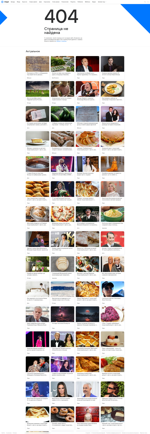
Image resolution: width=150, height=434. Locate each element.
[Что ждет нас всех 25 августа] (62, 318)
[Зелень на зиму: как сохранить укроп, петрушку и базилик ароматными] (62, 68)
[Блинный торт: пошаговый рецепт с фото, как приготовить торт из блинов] (112, 418)
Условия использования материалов (130, 432)
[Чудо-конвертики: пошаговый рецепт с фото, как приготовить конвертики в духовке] (37, 193)
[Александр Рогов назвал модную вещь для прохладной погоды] (87, 393)
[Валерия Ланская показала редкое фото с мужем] (87, 168)
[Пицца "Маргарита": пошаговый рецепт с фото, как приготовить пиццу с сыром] (87, 293)
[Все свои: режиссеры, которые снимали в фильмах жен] (112, 268)
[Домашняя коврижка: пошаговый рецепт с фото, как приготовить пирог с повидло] (37, 418)
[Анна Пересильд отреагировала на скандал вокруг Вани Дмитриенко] (87, 418)
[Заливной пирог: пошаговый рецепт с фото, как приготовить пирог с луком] (112, 143)
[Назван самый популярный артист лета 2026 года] (62, 243)
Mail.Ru (3, 432)
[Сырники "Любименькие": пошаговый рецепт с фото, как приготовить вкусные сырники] (87, 143)
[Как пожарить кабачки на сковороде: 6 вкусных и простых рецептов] (112, 93)
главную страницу (61, 41)
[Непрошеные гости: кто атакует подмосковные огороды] (62, 93)
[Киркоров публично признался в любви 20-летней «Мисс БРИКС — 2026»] (62, 168)
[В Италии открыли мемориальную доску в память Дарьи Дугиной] (87, 118)
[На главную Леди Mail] (6, 2)
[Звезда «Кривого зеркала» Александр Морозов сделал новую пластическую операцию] (87, 93)
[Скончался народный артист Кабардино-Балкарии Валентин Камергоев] (37, 368)
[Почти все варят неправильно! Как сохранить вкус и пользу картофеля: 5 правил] (112, 218)
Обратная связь (143, 432)
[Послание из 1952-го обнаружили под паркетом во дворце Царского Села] (37, 68)
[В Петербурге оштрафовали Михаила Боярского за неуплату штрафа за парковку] (87, 218)
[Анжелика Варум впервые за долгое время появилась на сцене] (37, 343)
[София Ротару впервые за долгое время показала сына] (62, 368)
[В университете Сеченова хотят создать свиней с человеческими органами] (62, 143)
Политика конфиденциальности (113, 432)
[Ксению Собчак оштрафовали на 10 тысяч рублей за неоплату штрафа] (112, 243)
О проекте (88, 432)
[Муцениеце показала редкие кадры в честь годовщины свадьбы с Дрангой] (62, 393)
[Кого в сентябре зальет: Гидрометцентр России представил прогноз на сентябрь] (37, 93)
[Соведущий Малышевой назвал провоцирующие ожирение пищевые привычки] (62, 268)
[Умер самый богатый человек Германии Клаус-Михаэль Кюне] (37, 318)
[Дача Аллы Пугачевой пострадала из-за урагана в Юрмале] (37, 393)
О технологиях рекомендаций (98, 432)
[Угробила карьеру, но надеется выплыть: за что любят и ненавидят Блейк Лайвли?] (112, 168)
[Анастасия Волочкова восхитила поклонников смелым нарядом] (112, 193)
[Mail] (2, 2)
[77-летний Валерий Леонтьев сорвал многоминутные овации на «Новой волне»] (62, 193)
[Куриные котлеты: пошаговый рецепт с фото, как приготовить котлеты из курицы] (112, 368)
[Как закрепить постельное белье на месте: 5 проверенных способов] (37, 293)
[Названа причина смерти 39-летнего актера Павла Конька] (112, 68)
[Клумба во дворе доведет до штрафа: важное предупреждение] (37, 268)
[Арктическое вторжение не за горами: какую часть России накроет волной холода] (62, 293)
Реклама (15, 432)
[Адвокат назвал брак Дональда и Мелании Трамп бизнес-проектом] (37, 243)
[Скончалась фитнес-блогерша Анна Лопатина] (112, 293)
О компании (8, 432)
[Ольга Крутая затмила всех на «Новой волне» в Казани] (62, 343)
